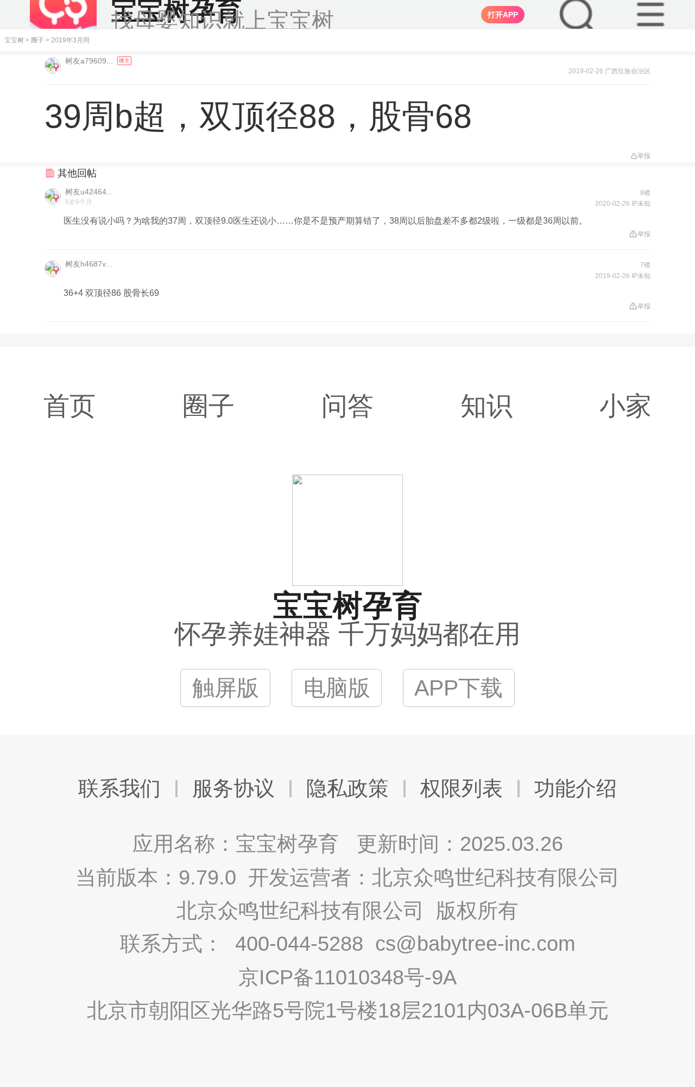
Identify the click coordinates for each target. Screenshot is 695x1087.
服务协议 (233, 788)
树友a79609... (90, 60)
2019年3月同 (70, 40)
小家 (625, 405)
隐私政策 (347, 788)
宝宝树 (14, 40)
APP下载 (458, 687)
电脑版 (337, 687)
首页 (69, 405)
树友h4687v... (88, 264)
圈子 (37, 40)
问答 (347, 405)
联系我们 (119, 788)
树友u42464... (89, 191)
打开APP (503, 14)
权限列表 (461, 788)
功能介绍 (575, 788)
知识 (486, 405)
